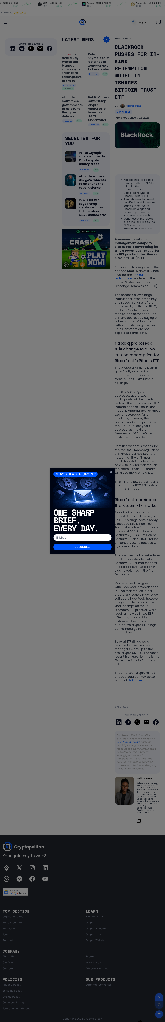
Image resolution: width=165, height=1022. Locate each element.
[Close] (111, 472)
